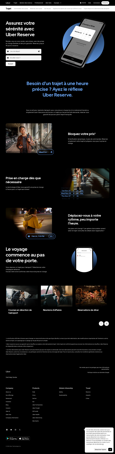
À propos (56, 3)
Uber (8, 3)
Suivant (10, 64)
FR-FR (84, 3)
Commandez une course (21, 8)
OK (110, 449)
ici (103, 444)
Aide (89, 3)
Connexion (96, 3)
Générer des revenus (26, 3)
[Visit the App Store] (24, 439)
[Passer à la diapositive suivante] (106, 323)
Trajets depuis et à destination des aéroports (96, 8)
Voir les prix (47, 8)
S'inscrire (105, 3)
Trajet (15, 3)
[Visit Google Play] (12, 439)
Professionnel (39, 3)
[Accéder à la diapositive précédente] (101, 323)
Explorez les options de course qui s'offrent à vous (67, 8)
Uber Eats (48, 3)
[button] (39, 51)
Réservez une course (36, 8)
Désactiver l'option (100, 449)
